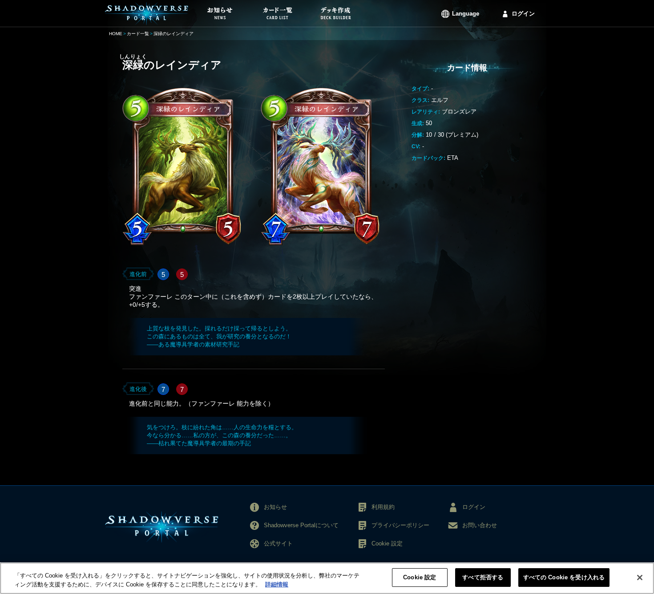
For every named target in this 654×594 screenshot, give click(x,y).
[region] (327, 578)
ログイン (523, 13)
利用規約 (383, 507)
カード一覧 (138, 33)
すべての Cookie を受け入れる (564, 577)
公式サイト (278, 543)
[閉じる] (640, 577)
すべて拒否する (482, 577)
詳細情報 (276, 584)
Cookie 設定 (419, 577)
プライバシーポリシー (400, 525)
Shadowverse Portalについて (301, 525)
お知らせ (275, 507)
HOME (115, 33)
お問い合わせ (479, 525)
